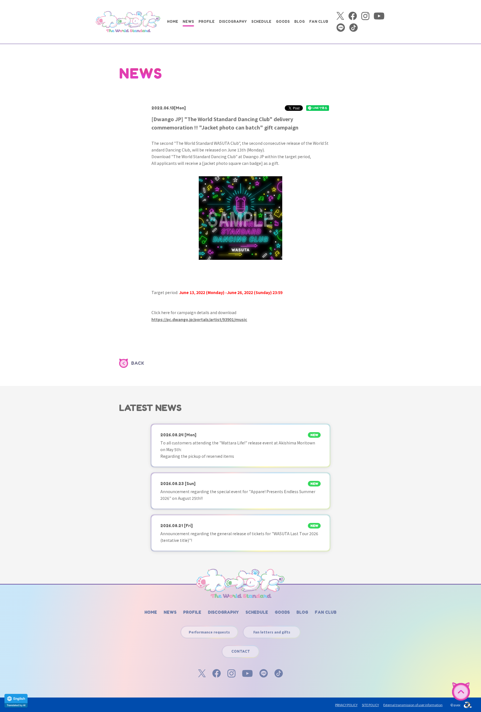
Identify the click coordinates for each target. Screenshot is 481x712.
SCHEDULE (261, 21)
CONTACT (240, 651)
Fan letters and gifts (271, 632)
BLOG (299, 21)
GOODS (283, 21)
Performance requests (209, 632)
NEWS (188, 21)
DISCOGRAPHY (233, 21)
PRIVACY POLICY (346, 705)
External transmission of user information (413, 705)
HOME (172, 21)
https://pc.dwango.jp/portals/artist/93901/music (199, 319)
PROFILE (206, 21)
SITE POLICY (370, 705)
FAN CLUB (318, 21)
